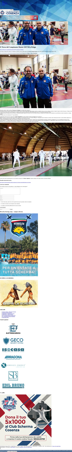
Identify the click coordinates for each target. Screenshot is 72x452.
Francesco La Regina (19, 49)
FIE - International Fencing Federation (8, 316)
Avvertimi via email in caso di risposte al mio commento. (10, 203)
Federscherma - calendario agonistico (8, 313)
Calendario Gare (5, 4)
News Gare (2, 49)
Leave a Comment (7, 49)
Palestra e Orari (4, 3)
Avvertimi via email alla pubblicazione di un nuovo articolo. (11, 205)
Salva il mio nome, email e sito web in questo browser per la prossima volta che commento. (16, 201)
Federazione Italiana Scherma (7, 312)
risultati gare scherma (27, 182)
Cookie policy (14, 451)
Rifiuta (10, 451)
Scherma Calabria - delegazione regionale (9, 311)
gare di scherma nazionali (19, 182)
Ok (8, 451)
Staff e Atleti (4, 2)
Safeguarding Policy (5, 317)
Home (3, 1)
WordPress (21, 447)
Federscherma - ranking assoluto (7, 314)
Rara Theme (13, 447)
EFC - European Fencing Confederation (8, 315)
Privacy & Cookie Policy (56, 446)
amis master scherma (3, 182)
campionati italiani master (11, 182)
